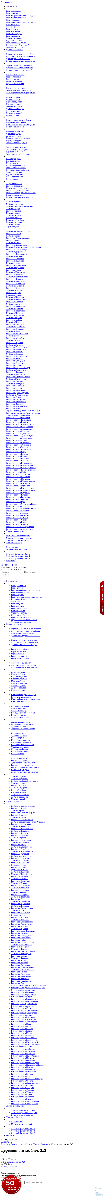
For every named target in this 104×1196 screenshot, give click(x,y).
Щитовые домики (14, 104)
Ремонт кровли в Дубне (16, 440)
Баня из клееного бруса (16, 18)
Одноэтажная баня (14, 38)
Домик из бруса (13, 99)
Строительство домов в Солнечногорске (23, 411)
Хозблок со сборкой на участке (19, 206)
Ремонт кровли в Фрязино (17, 515)
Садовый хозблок (13, 215)
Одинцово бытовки (14, 295)
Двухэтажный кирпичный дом (19, 68)
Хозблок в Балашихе (15, 286)
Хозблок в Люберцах (15, 383)
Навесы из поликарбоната (17, 170)
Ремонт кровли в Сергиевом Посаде (21, 504)
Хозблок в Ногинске (15, 313)
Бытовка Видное (13, 293)
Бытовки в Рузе (13, 408)
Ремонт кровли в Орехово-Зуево (20, 488)
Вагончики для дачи (15, 195)
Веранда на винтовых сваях (18, 138)
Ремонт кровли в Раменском (18, 497)
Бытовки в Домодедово (16, 361)
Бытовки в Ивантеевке (16, 402)
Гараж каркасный (13, 77)
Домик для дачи (13, 97)
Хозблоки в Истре (14, 290)
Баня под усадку (13, 31)
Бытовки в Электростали (17, 333)
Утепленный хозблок (15, 220)
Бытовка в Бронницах (15, 306)
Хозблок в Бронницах (15, 327)
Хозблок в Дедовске (14, 252)
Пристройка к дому (14, 118)
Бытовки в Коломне (14, 352)
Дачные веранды (13, 134)
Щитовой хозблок (14, 218)
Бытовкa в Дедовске (15, 279)
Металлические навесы (16, 168)
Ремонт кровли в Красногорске (19, 465)
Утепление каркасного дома (18, 536)
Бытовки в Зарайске (14, 404)
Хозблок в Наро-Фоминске (17, 299)
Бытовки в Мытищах (15, 386)
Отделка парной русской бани (19, 45)
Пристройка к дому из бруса (18, 120)
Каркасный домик (14, 102)
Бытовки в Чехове (14, 397)
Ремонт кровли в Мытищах (18, 479)
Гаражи (9, 72)
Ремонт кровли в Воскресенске (19, 427)
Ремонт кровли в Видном (17, 422)
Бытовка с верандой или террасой (21, 193)
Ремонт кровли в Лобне (16, 472)
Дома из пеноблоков (15, 52)
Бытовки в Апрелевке (15, 390)
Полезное (10, 552)
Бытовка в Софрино (14, 320)
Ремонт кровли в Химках (17, 517)
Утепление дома (13, 533)
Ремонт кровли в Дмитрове (18, 433)
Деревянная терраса (14, 152)
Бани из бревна (12, 20)
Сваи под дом (12, 547)
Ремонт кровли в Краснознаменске (21, 470)
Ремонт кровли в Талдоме (17, 513)
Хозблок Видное (13, 340)
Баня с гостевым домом (16, 43)
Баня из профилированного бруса (20, 15)
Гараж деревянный (14, 81)
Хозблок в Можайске (15, 345)
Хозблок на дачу (13, 208)
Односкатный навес (14, 172)
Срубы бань (11, 27)
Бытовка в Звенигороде (16, 249)
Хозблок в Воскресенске (16, 370)
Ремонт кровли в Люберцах (18, 474)
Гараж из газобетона (15, 84)
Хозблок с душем (13, 202)
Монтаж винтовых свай (16, 549)
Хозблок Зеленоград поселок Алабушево (23, 247)
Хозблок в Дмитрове (15, 331)
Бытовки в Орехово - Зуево (18, 377)
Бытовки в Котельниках (16, 406)
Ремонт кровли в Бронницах (18, 420)
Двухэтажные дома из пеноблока (20, 56)
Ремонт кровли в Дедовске (17, 431)
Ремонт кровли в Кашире (17, 454)
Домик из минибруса (15, 109)
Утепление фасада (14, 542)
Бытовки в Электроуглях (17, 349)
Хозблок (9, 199)
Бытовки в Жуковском (15, 329)
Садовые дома (12, 95)
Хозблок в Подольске (15, 322)
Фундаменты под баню (16, 47)
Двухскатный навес (14, 174)
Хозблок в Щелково (14, 354)
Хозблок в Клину (13, 243)
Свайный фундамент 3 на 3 (18, 558)
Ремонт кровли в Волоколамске (19, 424)
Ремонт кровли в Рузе (15, 502)
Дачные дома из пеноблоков (18, 59)
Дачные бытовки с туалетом (18, 188)
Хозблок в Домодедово (16, 374)
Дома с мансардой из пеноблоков (20, 61)
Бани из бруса (12, 13)
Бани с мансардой (14, 34)
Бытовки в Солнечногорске (18, 238)
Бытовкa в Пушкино (15, 261)
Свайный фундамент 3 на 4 (18, 556)
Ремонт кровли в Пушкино (18, 495)
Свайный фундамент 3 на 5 (18, 554)
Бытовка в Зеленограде (16, 265)
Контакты (10, 561)
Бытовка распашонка (15, 186)
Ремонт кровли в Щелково (17, 522)
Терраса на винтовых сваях (18, 154)
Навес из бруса (12, 163)
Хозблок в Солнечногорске (18, 231)
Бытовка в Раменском (15, 283)
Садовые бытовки (14, 184)
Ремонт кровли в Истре (16, 452)
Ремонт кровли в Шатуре (17, 524)
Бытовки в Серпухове (15, 399)
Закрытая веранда (13, 136)
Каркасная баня (13, 24)
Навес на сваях (12, 179)
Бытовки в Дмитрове (15, 324)
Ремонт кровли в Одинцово (18, 486)
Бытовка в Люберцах (15, 372)
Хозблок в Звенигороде (16, 281)
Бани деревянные (13, 11)
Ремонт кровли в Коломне (17, 458)
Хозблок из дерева (14, 213)
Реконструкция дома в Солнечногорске (23, 413)
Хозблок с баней (13, 224)
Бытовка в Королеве (15, 258)
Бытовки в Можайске (15, 338)
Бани (8, 9)
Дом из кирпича (13, 63)
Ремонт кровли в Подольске (18, 492)
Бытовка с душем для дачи (17, 190)
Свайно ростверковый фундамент (20, 93)
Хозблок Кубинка (13, 236)
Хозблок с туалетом (14, 204)
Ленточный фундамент (16, 88)
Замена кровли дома (15, 531)
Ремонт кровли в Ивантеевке (18, 449)
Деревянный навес (14, 161)
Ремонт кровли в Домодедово (19, 438)
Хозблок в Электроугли (16, 379)
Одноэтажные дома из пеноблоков (21, 54)
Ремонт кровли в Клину (16, 456)
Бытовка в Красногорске (17, 245)
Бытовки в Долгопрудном (17, 393)
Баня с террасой (13, 36)
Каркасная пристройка (16, 122)
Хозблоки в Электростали (17, 395)
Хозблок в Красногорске (16, 272)
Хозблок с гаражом (14, 222)
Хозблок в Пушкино (15, 297)
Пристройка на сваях (15, 127)
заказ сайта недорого (99, 1192)
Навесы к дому (12, 156)
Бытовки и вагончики (15, 181)
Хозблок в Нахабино (15, 256)
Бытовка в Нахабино (15, 274)
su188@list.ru (6, 1142)
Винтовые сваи (12, 545)
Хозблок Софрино (14, 318)
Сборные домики (13, 111)
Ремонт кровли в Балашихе (18, 418)
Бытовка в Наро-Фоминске (18, 356)
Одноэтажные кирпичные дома (19, 65)
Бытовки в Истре (13, 270)
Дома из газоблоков (14, 49)
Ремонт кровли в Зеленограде (19, 447)
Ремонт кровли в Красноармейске (21, 467)
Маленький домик (14, 106)
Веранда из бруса (13, 140)
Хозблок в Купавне (14, 308)
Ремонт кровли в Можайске (18, 477)
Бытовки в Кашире (14, 388)
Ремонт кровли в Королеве (17, 461)
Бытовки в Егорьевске (15, 363)
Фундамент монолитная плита (19, 90)
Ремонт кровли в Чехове (16, 520)
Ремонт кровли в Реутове (17, 499)
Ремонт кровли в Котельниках (19, 463)
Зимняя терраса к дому (16, 147)
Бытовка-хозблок (13, 211)
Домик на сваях (13, 115)
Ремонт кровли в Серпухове (18, 506)
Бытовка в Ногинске (15, 315)
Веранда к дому (13, 129)
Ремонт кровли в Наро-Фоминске (20, 481)
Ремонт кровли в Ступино (17, 511)
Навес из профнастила (15, 165)
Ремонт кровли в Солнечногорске (21, 508)
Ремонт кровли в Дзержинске (19, 429)
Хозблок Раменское (14, 304)
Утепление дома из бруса (17, 540)
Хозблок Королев (13, 263)
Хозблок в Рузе (12, 336)
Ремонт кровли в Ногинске (18, 483)
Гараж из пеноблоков (15, 74)
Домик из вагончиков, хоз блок (19, 197)
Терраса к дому (12, 145)
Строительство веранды (16, 143)
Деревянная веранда (15, 131)
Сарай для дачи (12, 227)
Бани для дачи (12, 29)
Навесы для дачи (13, 159)
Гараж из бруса (12, 79)
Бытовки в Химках (14, 358)
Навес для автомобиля (15, 177)
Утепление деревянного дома (19, 538)
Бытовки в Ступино (14, 381)
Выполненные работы (15, 229)
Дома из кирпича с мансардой (19, 70)
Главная (4, 1144)
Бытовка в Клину (13, 233)
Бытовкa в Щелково (14, 343)
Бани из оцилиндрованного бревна (21, 22)
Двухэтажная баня (14, 40)
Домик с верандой (14, 113)
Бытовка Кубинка (13, 240)
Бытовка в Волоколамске (17, 254)
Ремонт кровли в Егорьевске (18, 442)
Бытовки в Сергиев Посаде (18, 368)
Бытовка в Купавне (14, 302)
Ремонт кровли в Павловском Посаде (22, 490)
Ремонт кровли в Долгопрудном (20, 436)
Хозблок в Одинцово (15, 268)
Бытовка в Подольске (15, 311)
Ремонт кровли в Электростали (19, 529)
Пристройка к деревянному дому (20, 124)
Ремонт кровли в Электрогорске (20, 527)
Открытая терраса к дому (17, 149)
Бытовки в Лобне (13, 365)
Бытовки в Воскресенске (17, 347)
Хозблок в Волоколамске (17, 277)
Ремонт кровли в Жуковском (18, 445)
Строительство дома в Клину (18, 415)
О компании (6, 2)
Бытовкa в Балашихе (15, 288)
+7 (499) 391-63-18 (9, 565)
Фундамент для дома (15, 86)
